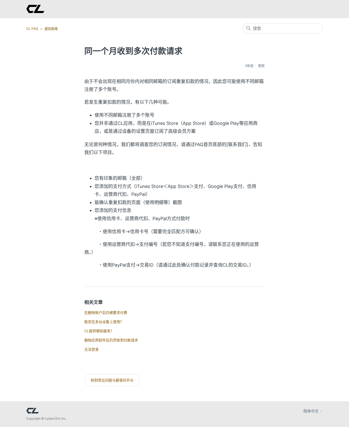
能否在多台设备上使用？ (104, 321)
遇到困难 (51, 29)
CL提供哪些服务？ (99, 331)
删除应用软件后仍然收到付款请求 (111, 340)
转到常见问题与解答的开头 (112, 380)
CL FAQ (32, 29)
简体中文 (311, 411)
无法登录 (91, 349)
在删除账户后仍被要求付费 (105, 312)
